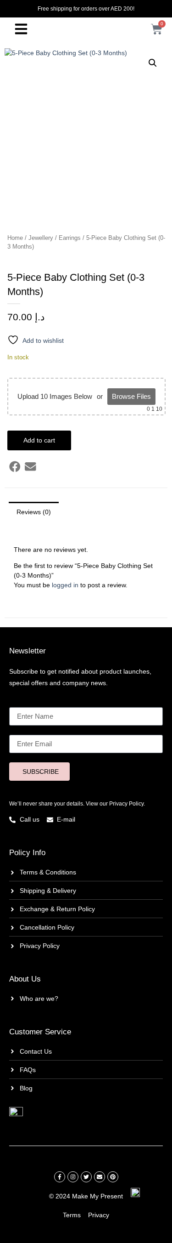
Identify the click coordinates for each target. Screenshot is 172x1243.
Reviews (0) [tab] (34, 512)
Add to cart (39, 440)
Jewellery (40, 237)
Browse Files (131, 396)
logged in (65, 585)
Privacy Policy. (127, 803)
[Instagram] (72, 1176)
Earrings (70, 237)
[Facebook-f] (59, 1176)
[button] (152, 63)
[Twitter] (86, 1176)
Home (15, 237)
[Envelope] (99, 1176)
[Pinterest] (112, 1176)
